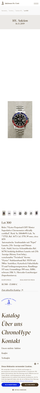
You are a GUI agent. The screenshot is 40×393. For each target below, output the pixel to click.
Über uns (12, 324)
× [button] (38, 363)
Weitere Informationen (26, 381)
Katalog (11, 315)
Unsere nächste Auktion (11, 348)
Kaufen (4, 353)
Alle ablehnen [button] (30, 384)
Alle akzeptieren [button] (11, 384)
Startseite (4, 10)
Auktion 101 (19, 10)
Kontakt (11, 341)
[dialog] (20, 377)
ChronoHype (16, 332)
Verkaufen (6, 358)
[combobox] (35, 364)
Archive (11, 10)
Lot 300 (26, 10)
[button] (20, 390)
